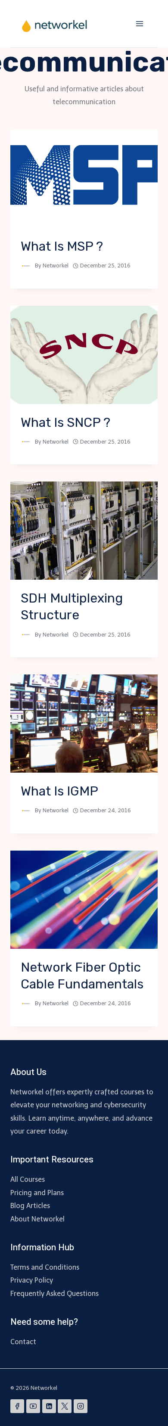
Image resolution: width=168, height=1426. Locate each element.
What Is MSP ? (62, 246)
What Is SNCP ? (65, 422)
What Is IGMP (59, 791)
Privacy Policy (31, 1280)
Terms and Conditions (44, 1267)
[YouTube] (33, 1406)
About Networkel (37, 1219)
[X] (65, 1406)
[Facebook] (17, 1406)
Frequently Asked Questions (54, 1293)
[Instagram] (80, 1406)
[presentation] (84, 179)
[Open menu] (139, 23)
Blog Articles (30, 1206)
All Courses (27, 1179)
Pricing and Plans (37, 1193)
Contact (23, 1342)
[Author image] (26, 266)
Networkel (55, 265)
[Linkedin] (49, 1406)
